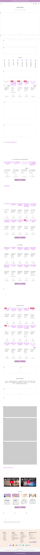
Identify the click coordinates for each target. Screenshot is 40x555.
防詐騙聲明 (5, 539)
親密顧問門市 (14, 533)
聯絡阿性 (21, 542)
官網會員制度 (22, 537)
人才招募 (13, 539)
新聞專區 (4, 537)
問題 (22, 538)
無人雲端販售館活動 (23, 536)
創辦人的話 (5, 533)
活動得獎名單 (22, 533)
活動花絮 (4, 538)
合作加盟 (13, 536)
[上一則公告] (1, 1)
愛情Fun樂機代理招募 (15, 537)
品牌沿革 (4, 536)
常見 (21, 538)
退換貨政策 (22, 541)
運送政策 (21, 539)
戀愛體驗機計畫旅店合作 (15, 538)
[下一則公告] (38, 1)
